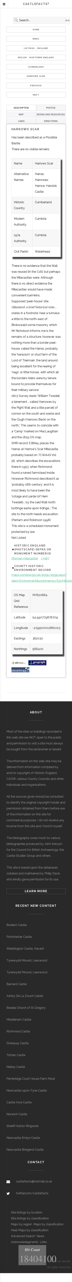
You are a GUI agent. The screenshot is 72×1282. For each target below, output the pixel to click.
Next (36, 95)
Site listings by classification (30, 1218)
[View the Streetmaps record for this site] (20, 671)
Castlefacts (36, 4)
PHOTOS (50, 107)
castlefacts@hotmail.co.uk (34, 1181)
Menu (36, 39)
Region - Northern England (36, 57)
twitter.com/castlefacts (32, 1193)
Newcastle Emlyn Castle (23, 1138)
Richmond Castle (18, 1031)
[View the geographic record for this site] (37, 664)
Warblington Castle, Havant (25, 948)
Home (36, 29)
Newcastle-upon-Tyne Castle (26, 1090)
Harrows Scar (36, 76)
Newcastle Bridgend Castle (25, 1149)
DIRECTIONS (51, 120)
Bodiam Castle (16, 925)
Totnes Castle (15, 1055)
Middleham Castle (18, 1019)
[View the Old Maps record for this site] (19, 664)
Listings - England (36, 48)
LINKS (21, 120)
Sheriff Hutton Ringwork (22, 1126)
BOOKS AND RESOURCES (51, 114)
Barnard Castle (16, 984)
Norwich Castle (16, 1114)
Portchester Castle (19, 937)
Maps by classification (48, 1224)
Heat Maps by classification (29, 1230)
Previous (36, 85)
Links (43, 1242)
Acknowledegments (24, 1242)
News (40, 1236)
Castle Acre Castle (19, 1102)
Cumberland (36, 67)
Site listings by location (26, 1212)
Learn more (36, 891)
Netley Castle (15, 1067)
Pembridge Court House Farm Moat (30, 1078)
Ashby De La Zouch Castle (24, 996)
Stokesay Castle (17, 1043)
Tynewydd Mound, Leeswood (26, 960)
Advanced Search (23, 1236)
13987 (45, 558)
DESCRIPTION (21, 107)
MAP (21, 114)
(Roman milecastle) (24, 558)
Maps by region (21, 1224)
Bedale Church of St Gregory (26, 1007)
